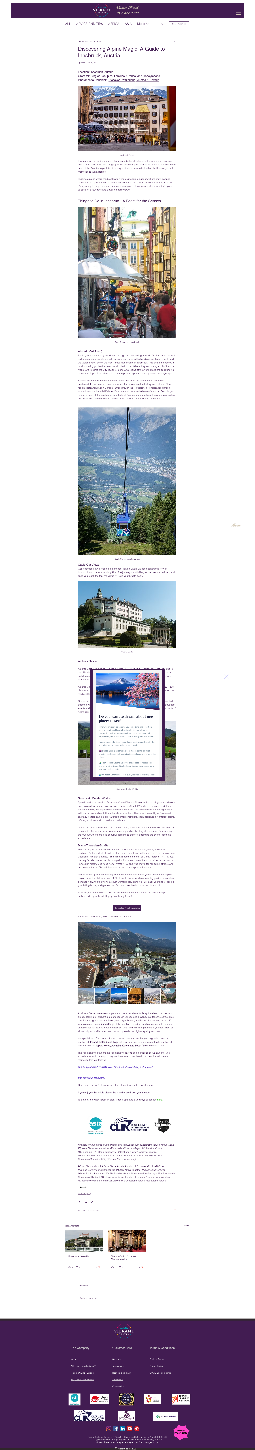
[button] (226, 676)
